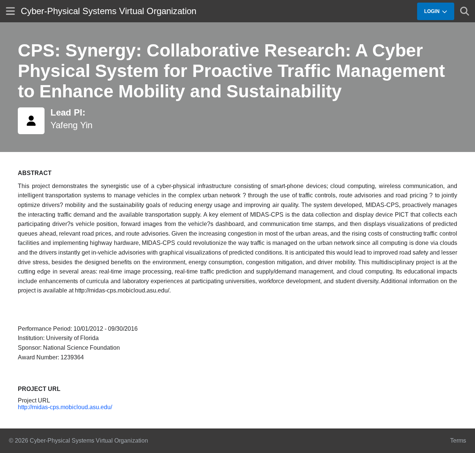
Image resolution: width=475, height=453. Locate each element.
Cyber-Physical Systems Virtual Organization (108, 11)
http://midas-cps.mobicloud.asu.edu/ (65, 407)
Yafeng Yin (71, 125)
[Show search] (464, 11)
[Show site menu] (10, 11)
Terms (458, 440)
